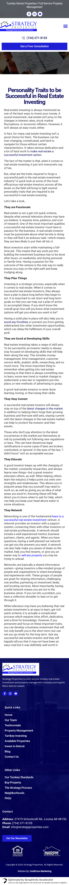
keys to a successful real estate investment (34, 518)
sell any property (31, 555)
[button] (65, 26)
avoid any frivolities (16, 322)
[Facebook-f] (29, 14)
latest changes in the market (45, 408)
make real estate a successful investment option (29, 153)
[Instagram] (34, 14)
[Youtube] (40, 14)
